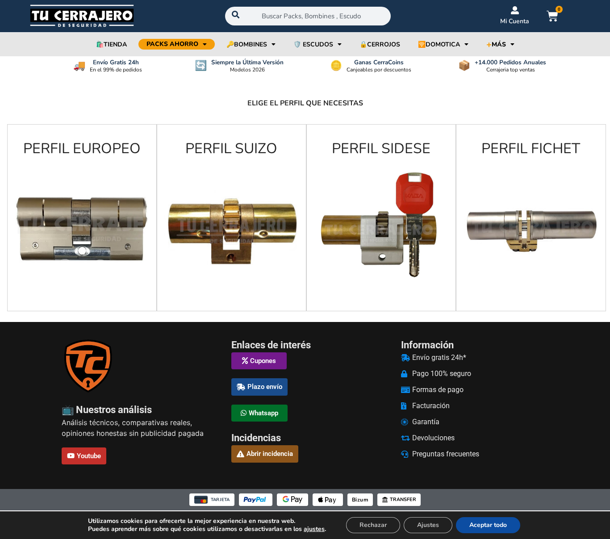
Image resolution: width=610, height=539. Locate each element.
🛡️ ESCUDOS (313, 44)
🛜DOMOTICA (439, 44)
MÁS (496, 44)
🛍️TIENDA (111, 44)
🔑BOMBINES (246, 44)
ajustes (314, 529)
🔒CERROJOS (379, 44)
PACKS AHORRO (172, 44)
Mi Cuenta (514, 21)
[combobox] (308, 16)
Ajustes (428, 525)
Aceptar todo (488, 525)
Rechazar (373, 525)
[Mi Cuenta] (515, 10)
